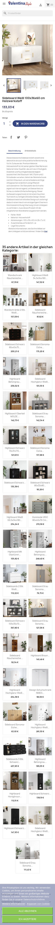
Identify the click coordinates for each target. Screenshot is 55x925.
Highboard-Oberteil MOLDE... (15, 415)
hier (46, 231)
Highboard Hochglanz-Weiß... (15, 691)
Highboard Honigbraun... (15, 795)
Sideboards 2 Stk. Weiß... (15, 588)
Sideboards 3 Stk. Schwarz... (15, 760)
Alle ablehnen (27, 911)
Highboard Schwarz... (40, 793)
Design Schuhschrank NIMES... (40, 691)
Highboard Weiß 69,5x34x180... (15, 518)
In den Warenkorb (30, 124)
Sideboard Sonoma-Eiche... (40, 346)
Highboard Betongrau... (15, 380)
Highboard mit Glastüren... (15, 553)
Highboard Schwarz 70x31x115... (15, 449)
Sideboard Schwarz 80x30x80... (40, 484)
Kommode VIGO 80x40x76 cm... (40, 518)
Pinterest (26, 137)
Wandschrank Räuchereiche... (15, 277)
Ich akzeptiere (27, 919)
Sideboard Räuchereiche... (40, 311)
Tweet (18, 137)
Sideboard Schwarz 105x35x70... (15, 622)
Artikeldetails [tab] (30, 150)
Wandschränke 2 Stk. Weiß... (14, 311)
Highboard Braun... (40, 655)
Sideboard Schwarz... (15, 482)
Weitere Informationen (13, 903)
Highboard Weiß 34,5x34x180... (40, 277)
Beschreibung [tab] (14, 150)
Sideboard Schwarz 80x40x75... (15, 346)
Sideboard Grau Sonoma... (40, 415)
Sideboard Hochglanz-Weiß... (40, 380)
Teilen (11, 137)
